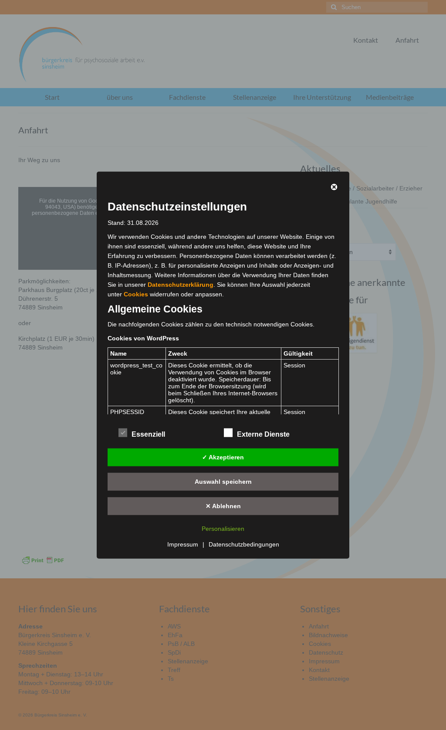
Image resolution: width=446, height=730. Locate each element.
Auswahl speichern (223, 481)
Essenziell (148, 434)
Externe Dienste (263, 434)
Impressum (182, 544)
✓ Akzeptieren (223, 456)
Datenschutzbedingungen (244, 544)
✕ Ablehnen (223, 505)
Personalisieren (223, 528)
